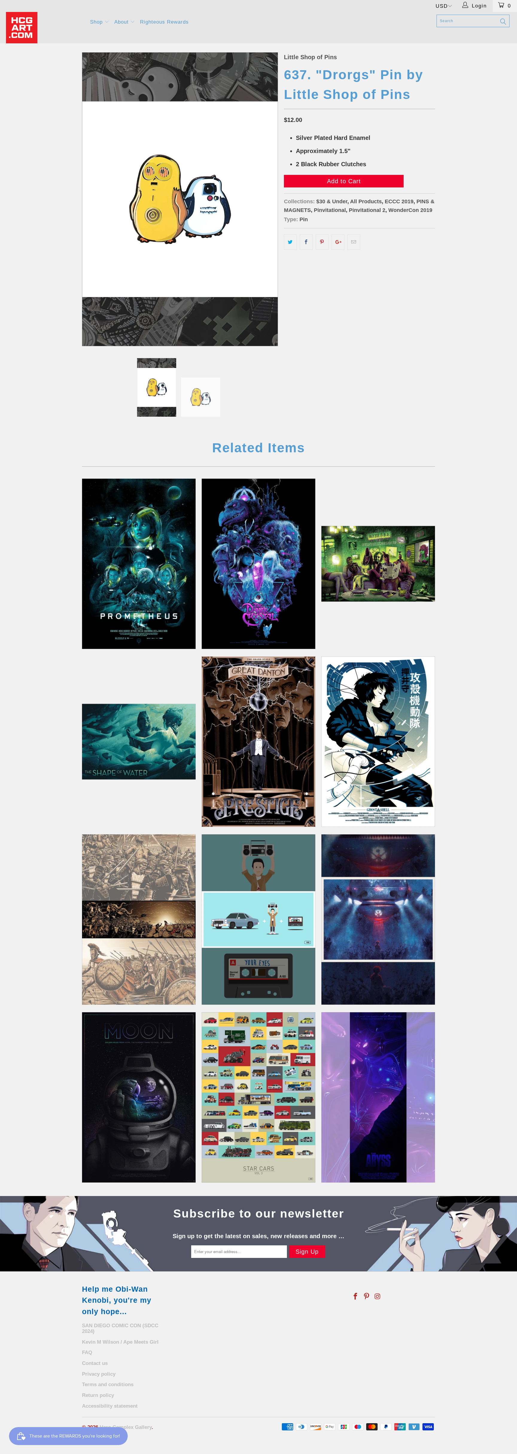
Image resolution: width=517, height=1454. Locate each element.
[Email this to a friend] (353, 242)
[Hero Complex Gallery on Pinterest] (366, 1297)
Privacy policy (98, 1374)
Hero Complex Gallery (126, 1427)
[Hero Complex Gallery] (44, 27)
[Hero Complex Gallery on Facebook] (355, 1297)
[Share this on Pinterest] (322, 242)
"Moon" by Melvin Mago (139, 1097)
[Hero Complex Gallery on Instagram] (377, 1297)
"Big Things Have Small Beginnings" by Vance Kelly (139, 564)
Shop (97, 22)
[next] (267, 199)
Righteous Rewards (164, 22)
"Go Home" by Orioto (378, 919)
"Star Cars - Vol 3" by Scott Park (258, 1097)
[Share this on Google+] (338, 242)
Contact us (95, 1363)
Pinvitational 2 (367, 210)
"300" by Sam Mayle (139, 919)
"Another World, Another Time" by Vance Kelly (258, 564)
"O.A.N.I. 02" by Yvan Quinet (378, 1097)
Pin (303, 219)
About (122, 22)
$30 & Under (331, 201)
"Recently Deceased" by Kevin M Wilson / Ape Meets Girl (378, 564)
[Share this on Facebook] (306, 242)
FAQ (87, 1352)
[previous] (92, 199)
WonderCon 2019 (410, 210)
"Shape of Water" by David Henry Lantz (139, 741)
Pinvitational (330, 210)
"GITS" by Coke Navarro (378, 741)
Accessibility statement (110, 1406)
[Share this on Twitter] (290, 242)
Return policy (98, 1395)
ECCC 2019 (399, 201)
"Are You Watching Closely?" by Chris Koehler (258, 741)
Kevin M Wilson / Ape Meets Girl (120, 1342)
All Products (366, 201)
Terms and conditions (107, 1384)
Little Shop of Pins (310, 57)
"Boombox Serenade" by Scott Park (258, 919)
